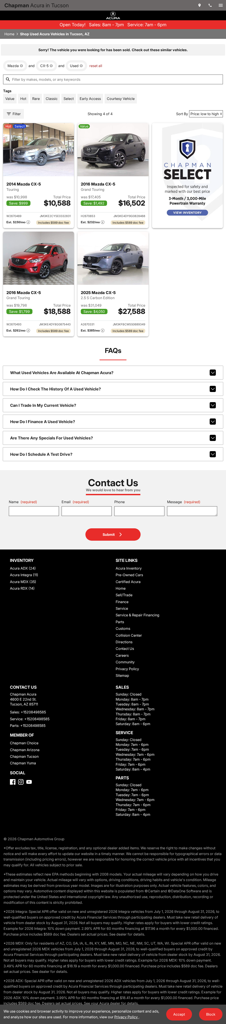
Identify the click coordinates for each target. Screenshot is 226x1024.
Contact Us (125, 648)
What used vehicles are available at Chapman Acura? (61, 372)
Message (183, 502)
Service (122, 608)
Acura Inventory (129, 568)
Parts (120, 622)
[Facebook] (12, 782)
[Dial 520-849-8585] (210, 5)
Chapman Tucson (24, 756)
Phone (119, 502)
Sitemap (122, 675)
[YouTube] (29, 782)
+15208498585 (33, 712)
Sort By (182, 114)
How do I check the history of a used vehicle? (55, 389)
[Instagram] (20, 782)
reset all (95, 66)
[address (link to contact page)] (199, 5)
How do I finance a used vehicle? (42, 421)
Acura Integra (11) (24, 575)
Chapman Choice (24, 743)
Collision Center (129, 635)
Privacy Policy (127, 669)
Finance (122, 602)
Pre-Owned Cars (129, 575)
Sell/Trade (124, 595)
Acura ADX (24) (23, 568)
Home (9, 34)
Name (23, 502)
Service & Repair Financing (137, 615)
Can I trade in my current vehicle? (43, 405)
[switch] (220, 5)
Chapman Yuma (23, 763)
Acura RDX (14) (22, 588)
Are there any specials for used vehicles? (51, 438)
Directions (124, 642)
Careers (122, 655)
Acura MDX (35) (23, 582)
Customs (123, 628)
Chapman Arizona (25, 750)
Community (125, 662)
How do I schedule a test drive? (41, 454)
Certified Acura (128, 582)
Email (75, 502)
